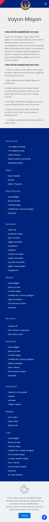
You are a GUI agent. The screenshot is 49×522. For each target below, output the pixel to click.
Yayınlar (11, 396)
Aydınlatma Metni (15, 163)
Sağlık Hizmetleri (15, 242)
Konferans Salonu (15, 233)
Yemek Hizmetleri (15, 254)
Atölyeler (12, 250)
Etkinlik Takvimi (14, 404)
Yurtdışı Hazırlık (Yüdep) (18, 458)
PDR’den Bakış (14, 291)
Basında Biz (13, 425)
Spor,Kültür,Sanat (15, 334)
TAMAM (24, 515)
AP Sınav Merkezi (15, 474)
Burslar (11, 180)
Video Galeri (13, 421)
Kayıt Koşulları (14, 175)
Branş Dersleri (14, 201)
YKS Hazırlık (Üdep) (16, 454)
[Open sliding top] (3, 3)
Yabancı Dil (12, 326)
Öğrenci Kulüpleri (15, 299)
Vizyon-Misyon (14, 154)
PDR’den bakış (14, 205)
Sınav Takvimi (13, 367)
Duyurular (12, 213)
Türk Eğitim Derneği (16, 146)
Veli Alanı (11, 400)
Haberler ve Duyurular (17, 392)
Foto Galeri (13, 417)
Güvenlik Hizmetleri (16, 262)
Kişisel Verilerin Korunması (19, 158)
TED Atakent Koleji (16, 150)
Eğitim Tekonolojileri (16, 266)
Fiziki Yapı (12, 229)
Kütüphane (12, 246)
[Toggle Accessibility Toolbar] (44, 517)
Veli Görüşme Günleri (17, 303)
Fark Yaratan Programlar (18, 330)
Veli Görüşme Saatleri (17, 466)
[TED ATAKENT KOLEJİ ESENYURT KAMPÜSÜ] (25, 4)
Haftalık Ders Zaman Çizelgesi (21, 209)
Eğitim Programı (15, 184)
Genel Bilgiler (13, 196)
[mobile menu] (45, 4)
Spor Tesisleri (14, 238)
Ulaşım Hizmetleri (15, 258)
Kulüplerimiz (13, 270)
